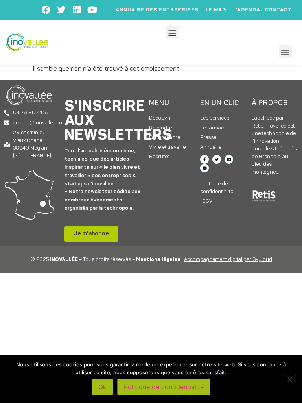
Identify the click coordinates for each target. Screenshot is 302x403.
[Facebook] (46, 10)
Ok (102, 387)
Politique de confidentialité (164, 387)
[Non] (289, 378)
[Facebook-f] (204, 159)
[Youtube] (92, 10)
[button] (172, 32)
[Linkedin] (76, 10)
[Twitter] (61, 10)
